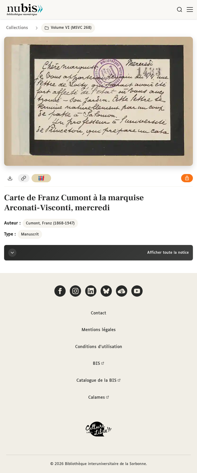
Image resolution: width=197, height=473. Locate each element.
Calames (96, 397)
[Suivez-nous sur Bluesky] (106, 291)
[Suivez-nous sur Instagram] (75, 291)
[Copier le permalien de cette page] (24, 178)
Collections (17, 28)
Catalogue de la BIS (96, 380)
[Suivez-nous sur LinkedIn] (90, 291)
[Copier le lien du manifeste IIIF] (41, 178)
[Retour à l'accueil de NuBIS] (24, 9)
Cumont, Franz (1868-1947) (50, 223)
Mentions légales (99, 330)
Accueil (171, 26)
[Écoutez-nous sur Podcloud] (121, 291)
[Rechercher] (179, 9)
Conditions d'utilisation (98, 347)
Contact (98, 313)
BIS (96, 363)
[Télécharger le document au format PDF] (10, 178)
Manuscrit (30, 234)
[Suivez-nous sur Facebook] (60, 291)
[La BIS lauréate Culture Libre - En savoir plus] (98, 430)
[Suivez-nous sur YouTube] (137, 291)
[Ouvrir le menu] (190, 9)
